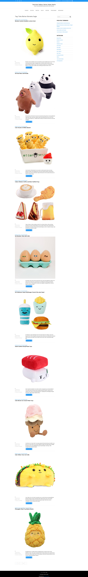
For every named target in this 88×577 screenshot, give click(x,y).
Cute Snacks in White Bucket (23, 127)
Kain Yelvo (59, 53)
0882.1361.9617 (58, 0)
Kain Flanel (59, 45)
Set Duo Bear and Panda (21, 73)
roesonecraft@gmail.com (67, 0)
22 (24, 563)
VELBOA (26, 10)
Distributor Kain (59, 43)
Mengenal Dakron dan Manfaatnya (63, 23)
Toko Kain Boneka (24, 19)
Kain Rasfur (23, 507)
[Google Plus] (21, 1)
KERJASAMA (60, 10)
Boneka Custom (18, 19)
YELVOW (32, 10)
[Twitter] (17, 1)
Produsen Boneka (60, 55)
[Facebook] (16, 1)
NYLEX (42, 10)
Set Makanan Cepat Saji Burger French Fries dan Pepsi (29, 292)
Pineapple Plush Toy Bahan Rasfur (24, 509)
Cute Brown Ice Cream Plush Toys (24, 400)
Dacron (58, 41)
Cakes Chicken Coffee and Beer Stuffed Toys (27, 181)
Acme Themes (46, 576)
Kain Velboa (59, 51)
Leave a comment (19, 119)
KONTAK (47, 10)
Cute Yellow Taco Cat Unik (22, 454)
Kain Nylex (58, 47)
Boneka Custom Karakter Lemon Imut (25, 21)
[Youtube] (19, 1)
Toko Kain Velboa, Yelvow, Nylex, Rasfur (44, 4)
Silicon (58, 57)
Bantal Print (59, 38)
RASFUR (37, 10)
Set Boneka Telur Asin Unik (22, 236)
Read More (29, 67)
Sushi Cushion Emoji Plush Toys (23, 346)
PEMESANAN (53, 10)
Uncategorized (59, 60)
